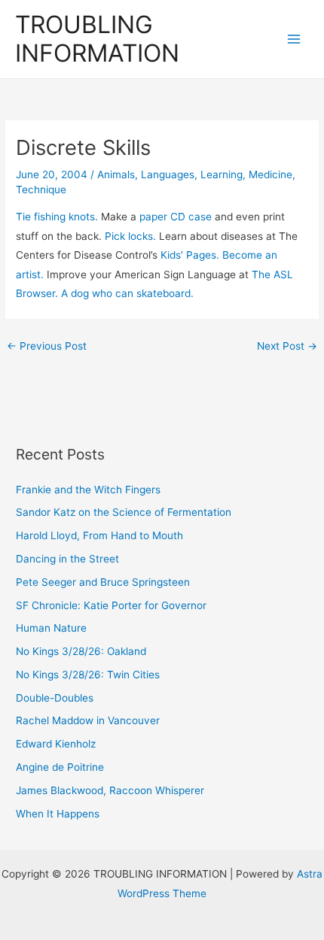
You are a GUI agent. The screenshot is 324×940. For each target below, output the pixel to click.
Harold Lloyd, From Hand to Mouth (99, 535)
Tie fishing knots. (57, 217)
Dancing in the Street (67, 559)
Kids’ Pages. (189, 255)
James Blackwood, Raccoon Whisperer (110, 790)
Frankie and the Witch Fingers (88, 490)
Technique (41, 189)
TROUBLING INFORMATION (97, 39)
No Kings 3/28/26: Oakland (81, 651)
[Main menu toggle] (294, 39)
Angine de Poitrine (60, 767)
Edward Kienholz (56, 744)
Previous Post (47, 346)
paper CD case (175, 217)
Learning (221, 174)
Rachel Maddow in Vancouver (88, 720)
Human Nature (51, 628)
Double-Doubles (54, 698)
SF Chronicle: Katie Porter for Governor (111, 605)
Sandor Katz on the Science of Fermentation (123, 512)
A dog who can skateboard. (127, 293)
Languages (167, 174)
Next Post (287, 346)
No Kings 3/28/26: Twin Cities (88, 675)
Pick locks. (130, 236)
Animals (116, 174)
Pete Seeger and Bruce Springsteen (103, 582)
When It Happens (57, 814)
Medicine (270, 174)
